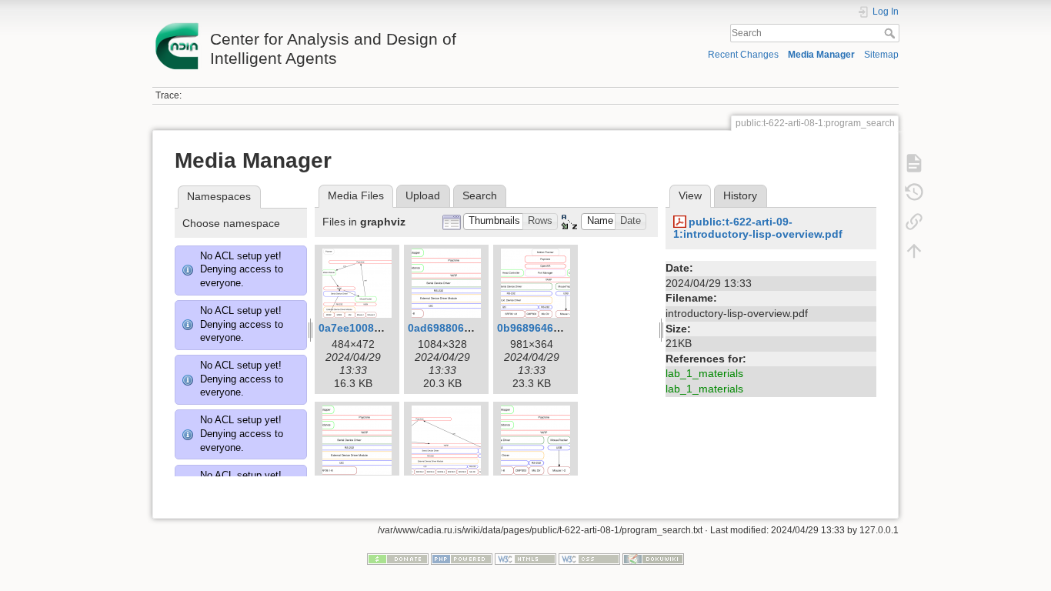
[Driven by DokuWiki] (653, 558)
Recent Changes (743, 54)
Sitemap (881, 54)
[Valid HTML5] (525, 558)
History (740, 195)
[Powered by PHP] (461, 558)
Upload (422, 195)
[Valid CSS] (589, 558)
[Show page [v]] (914, 163)
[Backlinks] (914, 221)
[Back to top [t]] (914, 250)
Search (891, 33)
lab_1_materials (704, 373)
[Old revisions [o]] (914, 192)
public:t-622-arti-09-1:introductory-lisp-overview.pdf (757, 228)
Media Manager (821, 54)
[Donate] (398, 558)
